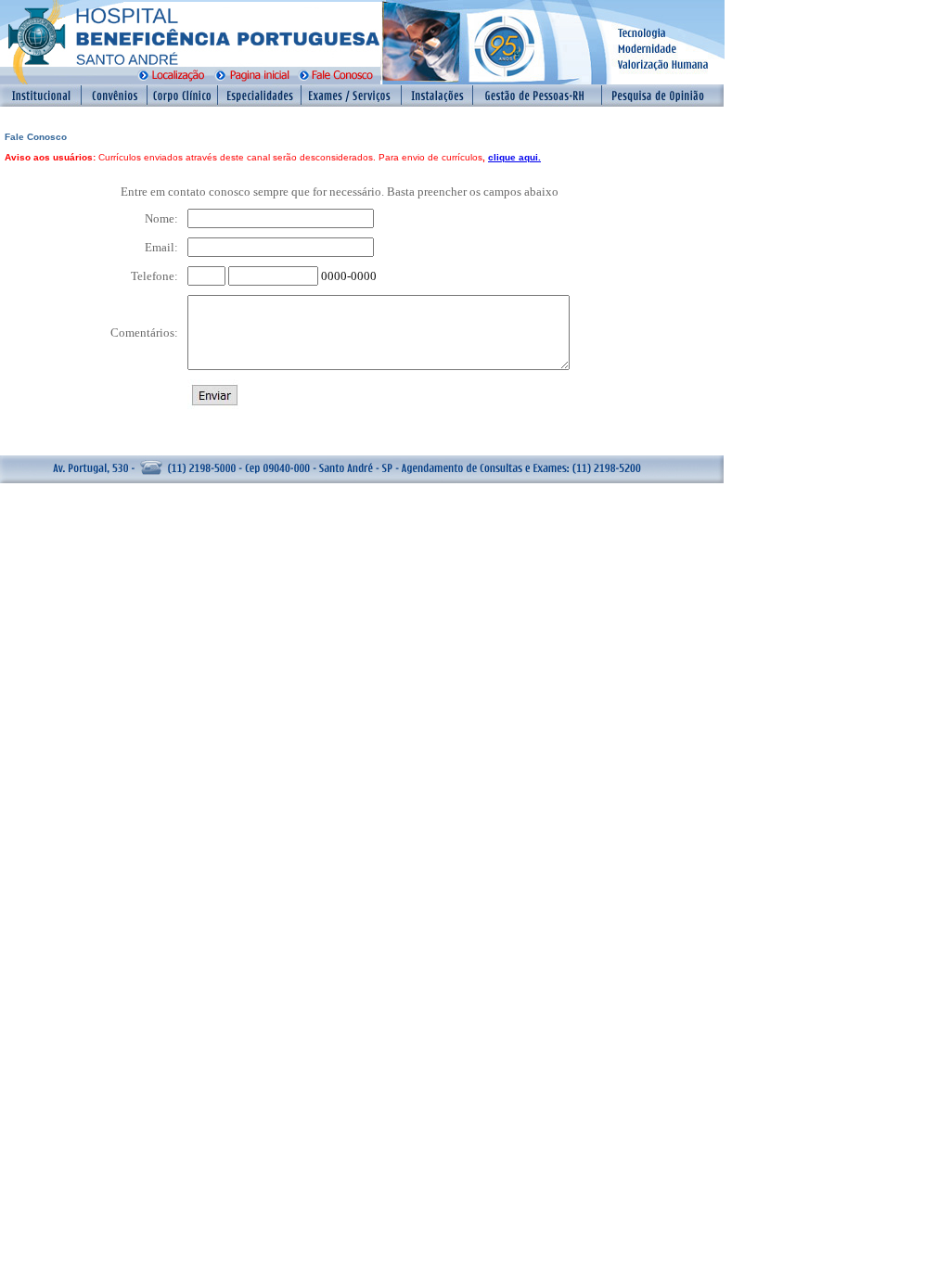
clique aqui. (514, 157)
